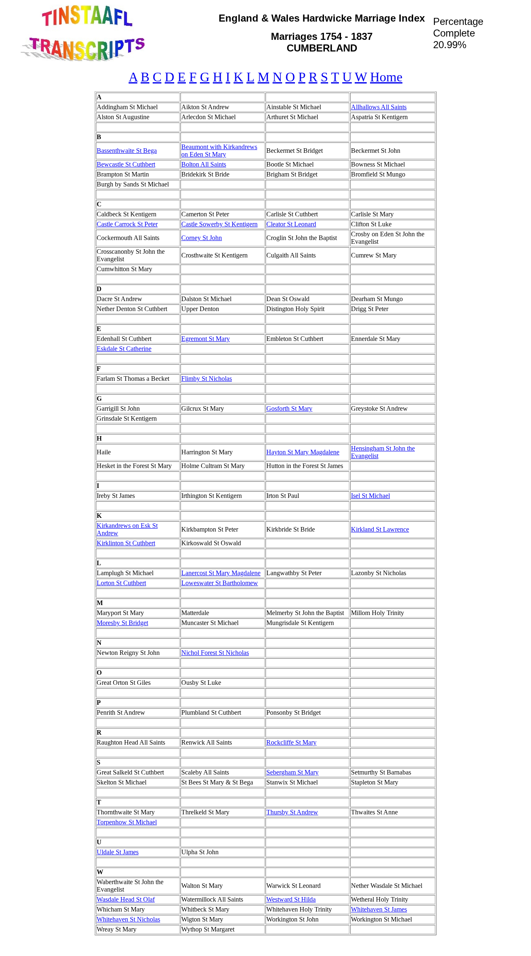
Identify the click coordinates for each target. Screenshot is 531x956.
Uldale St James (118, 851)
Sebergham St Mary (292, 772)
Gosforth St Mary (289, 408)
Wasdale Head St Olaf (126, 899)
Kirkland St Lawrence (380, 529)
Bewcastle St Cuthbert (126, 164)
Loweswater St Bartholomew (219, 582)
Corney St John (201, 237)
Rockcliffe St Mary (291, 742)
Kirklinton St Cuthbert (126, 543)
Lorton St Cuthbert (121, 582)
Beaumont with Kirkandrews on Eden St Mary (219, 150)
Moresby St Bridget (122, 622)
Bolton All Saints (203, 164)
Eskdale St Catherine (124, 348)
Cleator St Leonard (291, 224)
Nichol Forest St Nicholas (215, 652)
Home (386, 76)
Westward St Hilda (291, 899)
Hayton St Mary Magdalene (302, 452)
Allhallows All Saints (379, 106)
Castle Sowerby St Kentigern (219, 224)
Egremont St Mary (205, 338)
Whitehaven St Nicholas (128, 919)
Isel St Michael (370, 495)
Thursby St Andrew (292, 812)
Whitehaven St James (379, 909)
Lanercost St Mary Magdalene (221, 572)
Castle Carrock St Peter (127, 224)
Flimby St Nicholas (206, 378)
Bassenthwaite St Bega (127, 150)
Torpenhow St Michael (127, 822)
